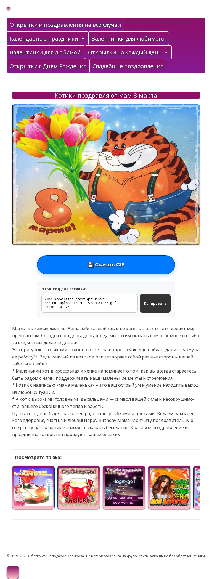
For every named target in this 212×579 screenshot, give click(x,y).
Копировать (155, 303)
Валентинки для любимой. (46, 52)
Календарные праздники (44, 38)
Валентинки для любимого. (128, 38)
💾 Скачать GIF (106, 264)
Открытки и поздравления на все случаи (65, 24)
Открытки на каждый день (124, 52)
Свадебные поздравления (127, 66)
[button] (82, 39)
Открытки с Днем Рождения (48, 66)
